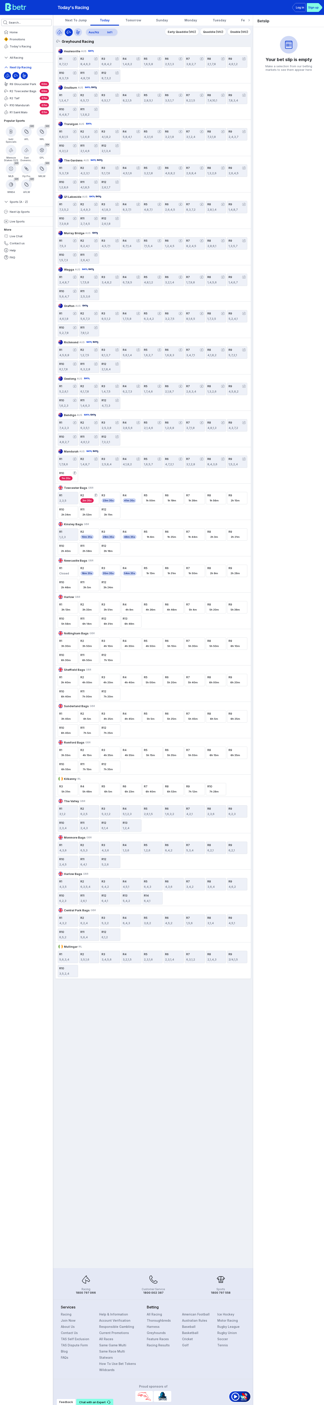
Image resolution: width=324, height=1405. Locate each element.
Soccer (222, 1339)
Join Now (68, 1320)
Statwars (106, 1357)
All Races (106, 1339)
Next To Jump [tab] (76, 20)
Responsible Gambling (116, 1326)
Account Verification (114, 1320)
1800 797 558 (221, 1292)
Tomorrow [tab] (133, 20)
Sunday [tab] (162, 20)
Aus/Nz (94, 32)
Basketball (190, 1333)
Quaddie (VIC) (213, 32)
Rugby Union (227, 1333)
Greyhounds (156, 1333)
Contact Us (69, 1333)
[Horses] (59, 32)
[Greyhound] (15, 75)
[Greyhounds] (69, 32)
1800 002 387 (153, 1292)
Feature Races (158, 1339)
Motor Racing (227, 1320)
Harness (153, 1326)
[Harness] (24, 75)
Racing (66, 1314)
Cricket (187, 1339)
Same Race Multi (112, 1351)
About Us (68, 1326)
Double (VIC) (239, 32)
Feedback (66, 1402)
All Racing (154, 1314)
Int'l (109, 32)
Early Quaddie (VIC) (182, 32)
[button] (94, 1402)
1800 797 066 (86, 1292)
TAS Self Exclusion (75, 1339)
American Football (196, 1314)
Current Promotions (114, 1333)
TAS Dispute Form (74, 1345)
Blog (64, 1351)
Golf (185, 1345)
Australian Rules (194, 1320)
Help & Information (113, 1314)
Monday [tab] (190, 20)
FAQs (64, 1357)
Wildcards (107, 1370)
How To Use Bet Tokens (117, 1364)
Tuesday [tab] (219, 20)
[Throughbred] (7, 75)
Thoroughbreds (159, 1320)
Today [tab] (105, 20)
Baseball (189, 1326)
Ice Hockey (225, 1314)
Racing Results (158, 1345)
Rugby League (228, 1326)
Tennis (222, 1345)
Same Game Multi (112, 1345)
